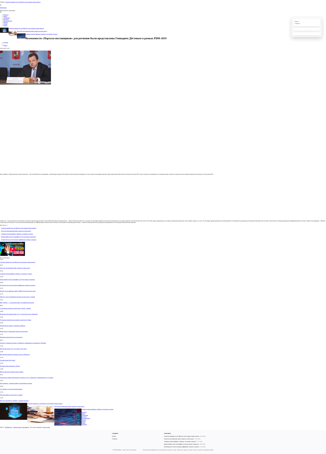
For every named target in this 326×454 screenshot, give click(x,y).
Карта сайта (46, 427)
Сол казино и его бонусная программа (11, 389)
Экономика (6, 18)
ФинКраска (3, 7)
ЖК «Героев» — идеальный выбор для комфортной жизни (17, 302)
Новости (5, 15)
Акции (5, 24)
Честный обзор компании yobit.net (10, 366)
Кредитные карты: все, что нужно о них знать (13, 348)
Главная (5, 42)
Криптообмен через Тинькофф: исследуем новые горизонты (18, 237)
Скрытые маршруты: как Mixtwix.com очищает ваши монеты (22, 2)
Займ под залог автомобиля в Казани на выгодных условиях (17, 297)
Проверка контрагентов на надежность (11, 337)
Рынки (5, 25)
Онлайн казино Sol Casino (7, 360)
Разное (5, 45)
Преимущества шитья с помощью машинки (12, 325)
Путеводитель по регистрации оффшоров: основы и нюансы (18, 239)
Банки (5, 16)
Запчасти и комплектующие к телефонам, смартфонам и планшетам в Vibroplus (23, 343)
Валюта (5, 22)
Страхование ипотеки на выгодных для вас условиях (15, 308)
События (84, 424)
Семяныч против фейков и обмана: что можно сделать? (41, 34)
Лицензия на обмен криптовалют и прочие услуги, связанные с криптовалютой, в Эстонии (26, 377)
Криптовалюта (7, 21)
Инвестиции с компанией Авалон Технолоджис (14, 331)
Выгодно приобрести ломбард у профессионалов (14, 400)
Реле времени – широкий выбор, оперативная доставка (16, 383)
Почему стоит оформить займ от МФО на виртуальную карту (18, 291)
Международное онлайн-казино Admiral (11, 372)
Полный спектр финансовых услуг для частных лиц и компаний (19, 314)
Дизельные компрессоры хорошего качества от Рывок (15, 320)
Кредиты (6, 19)
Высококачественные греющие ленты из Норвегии (15, 354)
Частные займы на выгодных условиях (11, 395)
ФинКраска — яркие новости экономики (17, 427)
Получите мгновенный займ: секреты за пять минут (32, 31)
